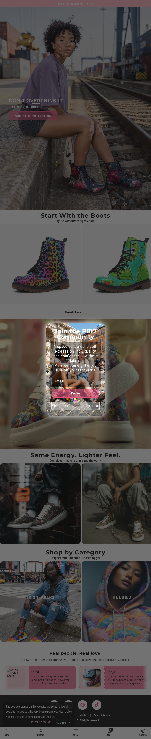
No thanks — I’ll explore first (75, 406)
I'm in (75, 393)
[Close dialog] (100, 328)
